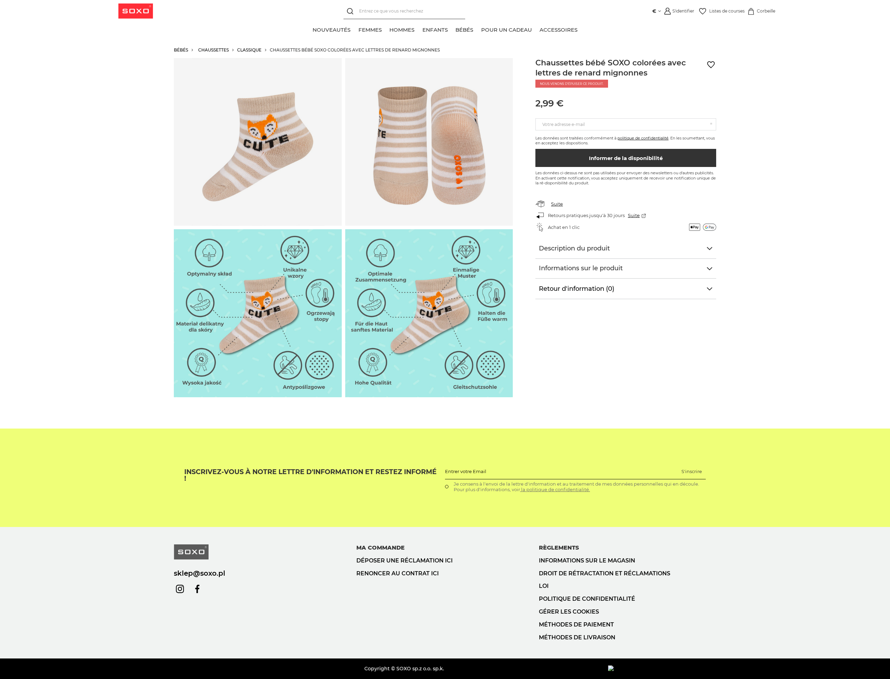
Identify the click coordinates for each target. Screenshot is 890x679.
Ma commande (380, 547)
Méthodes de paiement (576, 624)
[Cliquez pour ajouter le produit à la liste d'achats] (711, 65)
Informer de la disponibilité (626, 158)
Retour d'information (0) (576, 289)
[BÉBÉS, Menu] (477, 29)
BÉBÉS (181, 50)
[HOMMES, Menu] (418, 29)
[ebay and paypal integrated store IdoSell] (662, 668)
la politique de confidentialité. (555, 489)
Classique (249, 50)
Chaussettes (213, 50)
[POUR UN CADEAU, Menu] (535, 29)
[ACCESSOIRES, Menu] (581, 29)
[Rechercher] (351, 11)
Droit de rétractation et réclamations (604, 573)
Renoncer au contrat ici (397, 573)
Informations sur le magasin (587, 560)
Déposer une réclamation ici (404, 560)
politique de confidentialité (643, 138)
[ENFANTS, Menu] (451, 29)
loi (544, 586)
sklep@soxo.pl (199, 573)
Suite (557, 204)
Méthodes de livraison (577, 637)
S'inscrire (691, 471)
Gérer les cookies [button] (569, 611)
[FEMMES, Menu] (385, 29)
